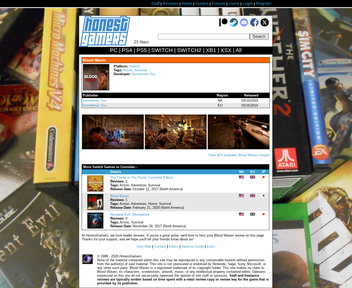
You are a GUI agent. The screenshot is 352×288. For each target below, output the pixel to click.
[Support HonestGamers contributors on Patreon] (223, 25)
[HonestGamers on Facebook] (254, 25)
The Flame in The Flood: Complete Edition (141, 177)
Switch (134, 66)
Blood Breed (119, 196)
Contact (160, 246)
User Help (144, 246)
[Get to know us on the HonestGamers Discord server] (244, 25)
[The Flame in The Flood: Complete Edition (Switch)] (95, 190)
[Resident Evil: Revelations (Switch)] (95, 227)
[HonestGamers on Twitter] (265, 25)
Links (211, 246)
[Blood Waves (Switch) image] (113, 148)
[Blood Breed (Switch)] (95, 209)
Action (127, 70)
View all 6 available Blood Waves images (239, 155)
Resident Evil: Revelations (130, 214)
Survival (141, 70)
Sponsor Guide (193, 246)
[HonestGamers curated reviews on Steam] (234, 25)
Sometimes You (143, 74)
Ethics (174, 246)
